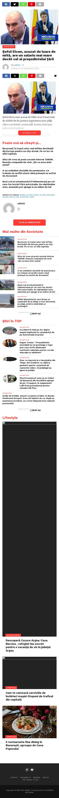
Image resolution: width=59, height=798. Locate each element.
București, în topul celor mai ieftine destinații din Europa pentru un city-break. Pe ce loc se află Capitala (27, 151)
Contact (14, 778)
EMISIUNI (36, 778)
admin (17, 65)
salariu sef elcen (10, 197)
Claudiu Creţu (32, 195)
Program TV (25, 778)
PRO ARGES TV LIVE (31, 780)
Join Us (45, 778)
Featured (50, 195)
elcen (42, 195)
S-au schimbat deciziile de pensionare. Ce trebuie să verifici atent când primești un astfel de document (29, 173)
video (32, 197)
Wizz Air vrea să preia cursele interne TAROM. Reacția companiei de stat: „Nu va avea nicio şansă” (27, 162)
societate (24, 197)
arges (22, 195)
